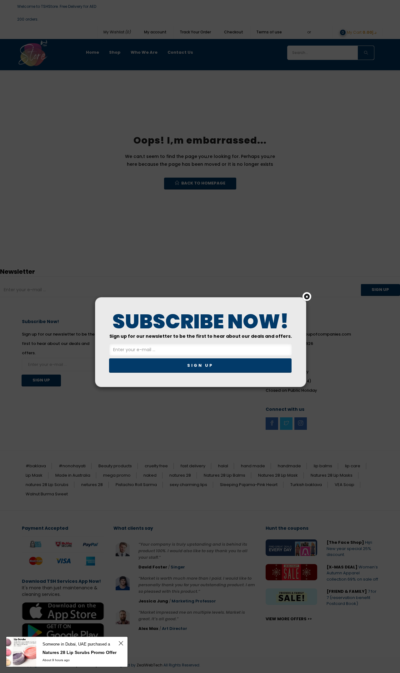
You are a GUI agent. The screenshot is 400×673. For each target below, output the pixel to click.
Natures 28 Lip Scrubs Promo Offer (79, 652)
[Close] (306, 296)
